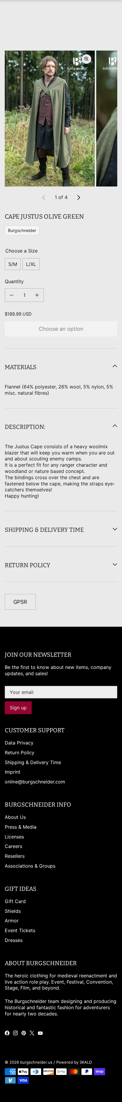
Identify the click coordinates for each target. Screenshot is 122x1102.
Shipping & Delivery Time (33, 762)
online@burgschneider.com (35, 782)
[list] (61, 118)
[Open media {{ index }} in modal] (50, 118)
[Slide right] (78, 197)
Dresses (14, 940)
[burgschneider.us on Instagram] (15, 1033)
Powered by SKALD (74, 1062)
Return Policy (19, 752)
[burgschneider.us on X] (32, 1033)
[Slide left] (44, 197)
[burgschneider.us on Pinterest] (24, 1033)
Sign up (18, 708)
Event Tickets (20, 930)
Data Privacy (19, 743)
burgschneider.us (36, 1062)
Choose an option (61, 329)
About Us (15, 817)
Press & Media (20, 827)
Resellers (15, 856)
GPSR (20, 602)
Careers (13, 846)
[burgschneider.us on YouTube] (40, 1033)
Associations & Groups (30, 866)
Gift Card (15, 901)
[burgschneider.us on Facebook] (7, 1033)
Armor (12, 921)
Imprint (12, 772)
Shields (13, 911)
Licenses (14, 837)
